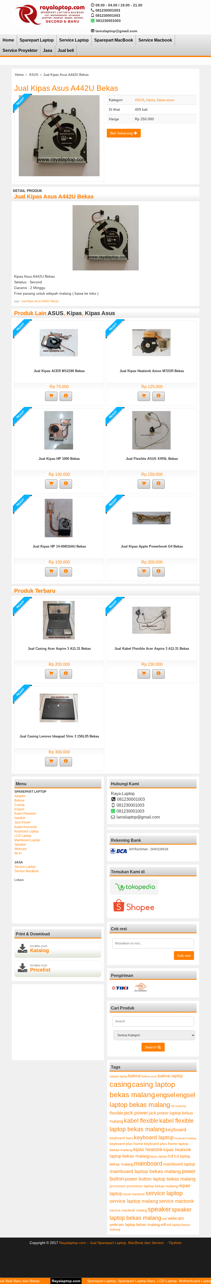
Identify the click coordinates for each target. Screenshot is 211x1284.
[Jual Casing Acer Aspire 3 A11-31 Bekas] (59, 620)
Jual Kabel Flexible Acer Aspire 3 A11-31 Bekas (152, 649)
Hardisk (19, 818)
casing (120, 1084)
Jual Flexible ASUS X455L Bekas (152, 459)
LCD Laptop (22, 836)
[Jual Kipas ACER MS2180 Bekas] (59, 342)
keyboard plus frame (126, 1144)
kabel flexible (141, 1120)
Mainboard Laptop (27, 840)
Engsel (19, 809)
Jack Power (22, 822)
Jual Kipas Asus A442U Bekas (66, 88)
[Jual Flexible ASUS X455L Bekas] (151, 430)
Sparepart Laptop (37, 40)
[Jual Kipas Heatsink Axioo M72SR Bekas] (151, 342)
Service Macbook (155, 40)
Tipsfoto (175, 1243)
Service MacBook (26, 871)
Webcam (20, 849)
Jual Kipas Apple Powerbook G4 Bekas (152, 546)
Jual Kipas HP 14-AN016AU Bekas (59, 546)
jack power (136, 1113)
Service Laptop (74, 40)
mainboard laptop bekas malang (145, 1171)
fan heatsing (178, 1106)
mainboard (148, 1163)
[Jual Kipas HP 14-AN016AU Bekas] (59, 518)
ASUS (33, 75)
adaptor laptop (118, 1076)
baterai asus (149, 1076)
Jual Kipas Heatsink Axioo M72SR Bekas (152, 371)
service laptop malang (134, 1201)
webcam (176, 1218)
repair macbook (134, 1194)
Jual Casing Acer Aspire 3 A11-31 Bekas (59, 649)
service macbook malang (128, 1210)
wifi (163, 1224)
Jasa (47, 50)
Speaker (20, 844)
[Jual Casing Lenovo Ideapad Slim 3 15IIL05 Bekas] (59, 708)
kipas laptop (158, 1156)
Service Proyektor (20, 50)
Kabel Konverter (25, 827)
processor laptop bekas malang (152, 1186)
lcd (170, 1156)
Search (151, 1047)
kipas (150, 100)
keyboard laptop (154, 1137)
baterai (134, 1076)
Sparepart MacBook (113, 40)
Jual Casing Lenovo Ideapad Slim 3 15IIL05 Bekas (59, 736)
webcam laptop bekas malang (135, 1224)
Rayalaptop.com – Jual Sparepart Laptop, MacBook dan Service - (114, 1243)
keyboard (175, 1129)
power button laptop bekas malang (160, 1179)
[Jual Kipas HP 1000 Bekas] (58, 430)
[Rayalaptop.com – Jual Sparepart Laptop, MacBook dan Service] (50, 14)
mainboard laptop (179, 1164)
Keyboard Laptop (26, 831)
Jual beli (66, 50)
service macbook (176, 1201)
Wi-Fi (18, 853)
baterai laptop (170, 1075)
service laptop (164, 1193)
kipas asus (165, 100)
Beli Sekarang (122, 133)
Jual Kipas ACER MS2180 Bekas (59, 371)
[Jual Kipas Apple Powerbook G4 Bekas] (151, 518)
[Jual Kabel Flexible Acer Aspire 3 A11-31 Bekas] (151, 620)
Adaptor (19, 796)
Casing (19, 805)
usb (164, 1219)
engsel (165, 1095)
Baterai (19, 800)
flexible (116, 1113)
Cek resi (184, 955)
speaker (159, 1209)
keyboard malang (185, 1138)
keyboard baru (121, 1138)
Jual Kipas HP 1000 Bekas (59, 459)
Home (8, 40)
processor (118, 1186)
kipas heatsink (148, 1149)
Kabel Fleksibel (25, 813)
